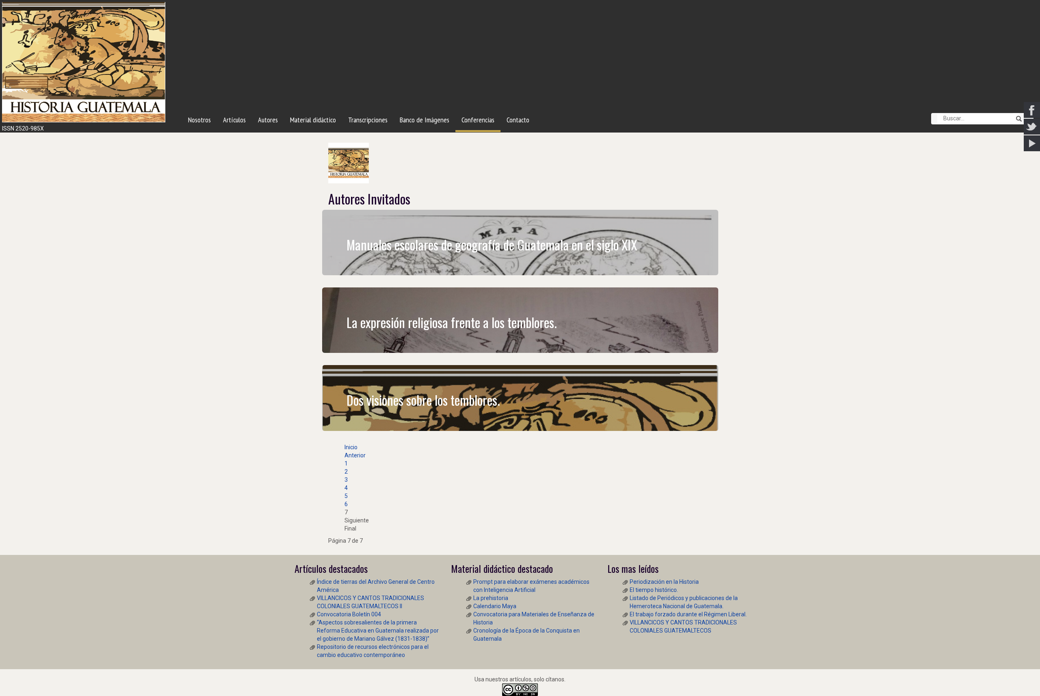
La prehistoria (490, 598)
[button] (1016, 118)
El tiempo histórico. (654, 590)
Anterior (355, 455)
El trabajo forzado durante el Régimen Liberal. (688, 614)
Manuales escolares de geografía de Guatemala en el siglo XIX (492, 244)
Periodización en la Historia (664, 582)
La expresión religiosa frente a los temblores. (452, 322)
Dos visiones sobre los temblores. (423, 399)
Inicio (351, 447)
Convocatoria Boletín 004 (349, 614)
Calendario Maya (494, 606)
